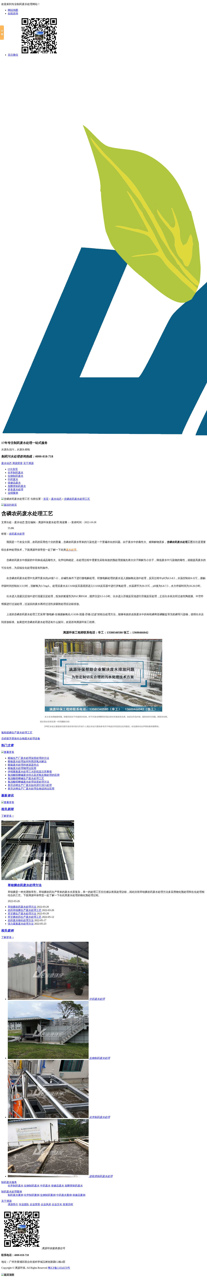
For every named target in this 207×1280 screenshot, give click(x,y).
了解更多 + (7, 815)
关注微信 (13, 54)
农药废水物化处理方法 (21, 920)
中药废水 (13, 479)
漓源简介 (13, 1204)
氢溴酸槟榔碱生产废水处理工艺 (26, 778)
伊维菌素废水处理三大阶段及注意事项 (30, 771)
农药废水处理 (17, 533)
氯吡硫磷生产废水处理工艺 (16, 732)
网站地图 (13, 10)
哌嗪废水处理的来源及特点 (23, 764)
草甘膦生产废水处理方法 (22, 913)
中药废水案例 (64, 1195)
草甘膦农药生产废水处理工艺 (24, 917)
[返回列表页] (9, 504)
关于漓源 (28, 463)
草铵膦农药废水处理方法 (25, 885)
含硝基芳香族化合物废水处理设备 (20, 738)
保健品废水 (14, 482)
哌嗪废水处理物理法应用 (22, 768)
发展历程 (68, 1204)
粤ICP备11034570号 (59, 1267)
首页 (46, 498)
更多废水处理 (15, 489)
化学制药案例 (31, 1195)
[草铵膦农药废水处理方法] (37, 879)
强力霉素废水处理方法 (21, 923)
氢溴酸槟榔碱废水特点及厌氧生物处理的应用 (34, 775)
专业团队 (24, 1204)
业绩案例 (13, 493)
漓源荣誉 (17, 463)
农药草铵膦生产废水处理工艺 (24, 910)
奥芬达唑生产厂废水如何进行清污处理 (30, 785)
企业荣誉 (35, 1204)
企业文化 (57, 1204)
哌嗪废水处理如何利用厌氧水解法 (27, 761)
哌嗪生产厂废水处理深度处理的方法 (28, 758)
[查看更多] (7, 752)
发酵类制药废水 (17, 486)
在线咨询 (13, 13)
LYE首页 (13, 469)
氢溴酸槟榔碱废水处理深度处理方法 (28, 781)
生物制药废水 (15, 476)
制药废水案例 (15, 1195)
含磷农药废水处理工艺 (77, 498)
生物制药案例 (48, 1195)
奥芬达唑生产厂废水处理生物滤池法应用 (31, 788)
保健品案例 (78, 1195)
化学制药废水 (15, 472)
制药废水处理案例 (11, 1191)
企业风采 (46, 1204)
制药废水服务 (9, 1182)
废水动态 (6, 463)
